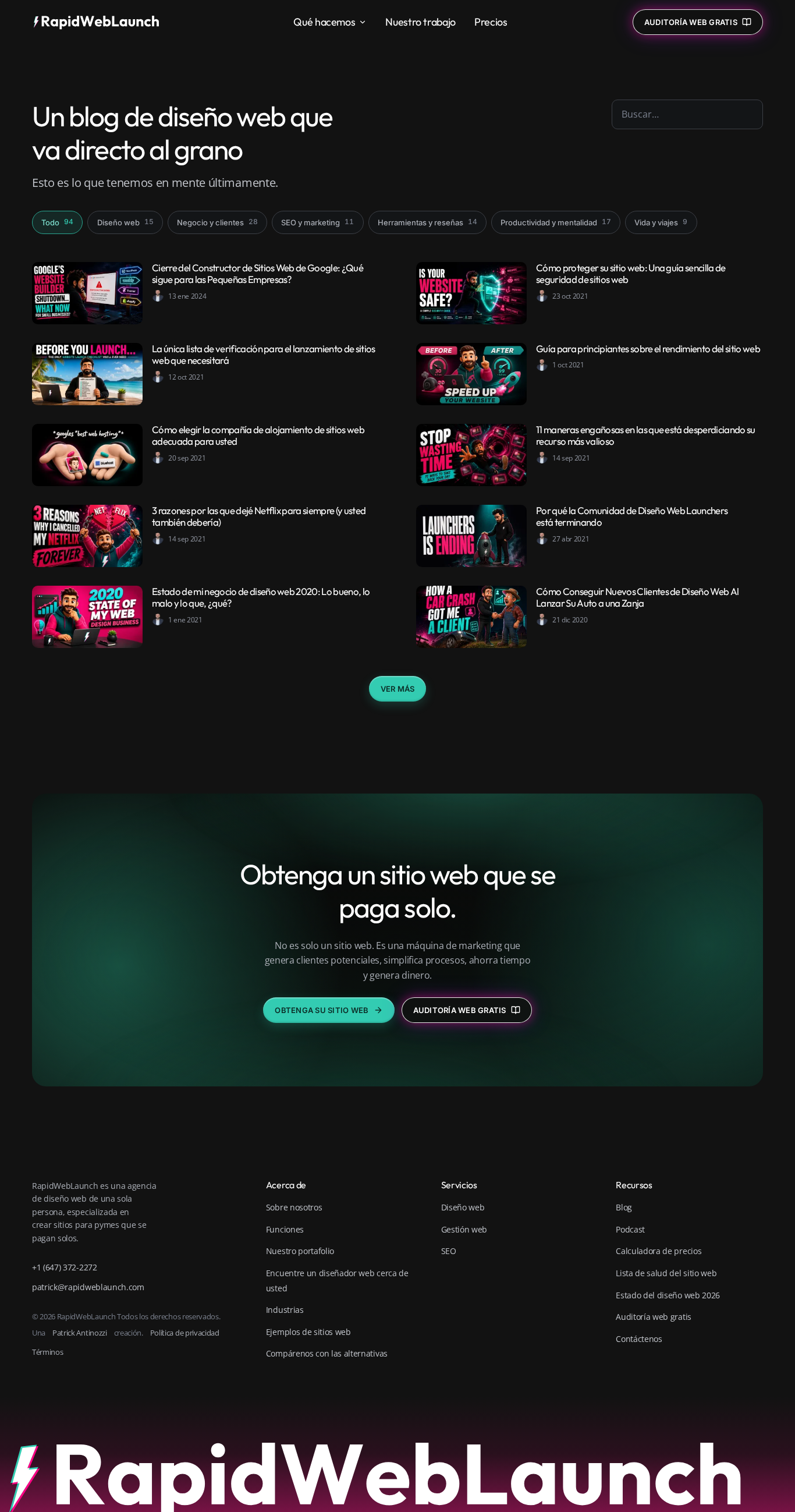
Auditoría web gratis (459, 1010)
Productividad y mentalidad (556, 221)
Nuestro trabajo (420, 22)
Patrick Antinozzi (79, 1332)
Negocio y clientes (217, 221)
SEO (448, 1250)
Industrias (285, 1309)
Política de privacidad (184, 1332)
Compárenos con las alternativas (327, 1353)
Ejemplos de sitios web (308, 1331)
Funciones (285, 1229)
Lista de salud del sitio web (666, 1273)
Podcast (630, 1229)
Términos (47, 1352)
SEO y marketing (317, 221)
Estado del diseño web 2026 (668, 1295)
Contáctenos (639, 1338)
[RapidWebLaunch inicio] (100, 22)
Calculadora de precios (658, 1250)
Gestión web (464, 1229)
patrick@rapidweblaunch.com (88, 1287)
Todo (57, 221)
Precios (490, 22)
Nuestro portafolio (300, 1250)
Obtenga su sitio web (321, 1010)
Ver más (398, 688)
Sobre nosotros (294, 1207)
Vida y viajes (660, 221)
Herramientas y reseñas (427, 221)
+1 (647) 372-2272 (64, 1267)
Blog (624, 1207)
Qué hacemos (324, 22)
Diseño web (125, 221)
